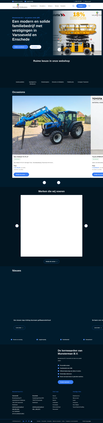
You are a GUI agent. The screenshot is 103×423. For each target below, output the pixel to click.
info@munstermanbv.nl (18, 407)
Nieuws (57, 6)
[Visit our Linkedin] (23, 421)
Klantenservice (76, 395)
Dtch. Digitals (88, 421)
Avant (74, 400)
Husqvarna (75, 402)
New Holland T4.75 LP (21, 157)
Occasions (42, 6)
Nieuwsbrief (55, 409)
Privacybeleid (44, 421)
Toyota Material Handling (78, 407)
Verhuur (50, 6)
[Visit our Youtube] (31, 421)
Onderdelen (55, 402)
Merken (54, 400)
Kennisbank (55, 404)
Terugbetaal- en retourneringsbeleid (72, 421)
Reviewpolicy (49, 421)
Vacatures (62, 6)
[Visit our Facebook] (26, 421)
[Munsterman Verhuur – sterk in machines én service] (59, 49)
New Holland (76, 404)
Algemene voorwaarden (57, 421)
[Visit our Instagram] (28, 421)
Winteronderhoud (56, 407)
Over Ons (55, 398)
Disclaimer (38, 421)
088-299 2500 (78, 1)
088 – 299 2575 (36, 409)
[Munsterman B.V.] (20, 6)
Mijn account (88, 1)
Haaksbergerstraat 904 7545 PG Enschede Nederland (38, 400)
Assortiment (34, 6)
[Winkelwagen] (89, 6)
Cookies (63, 421)
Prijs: (15, 165)
